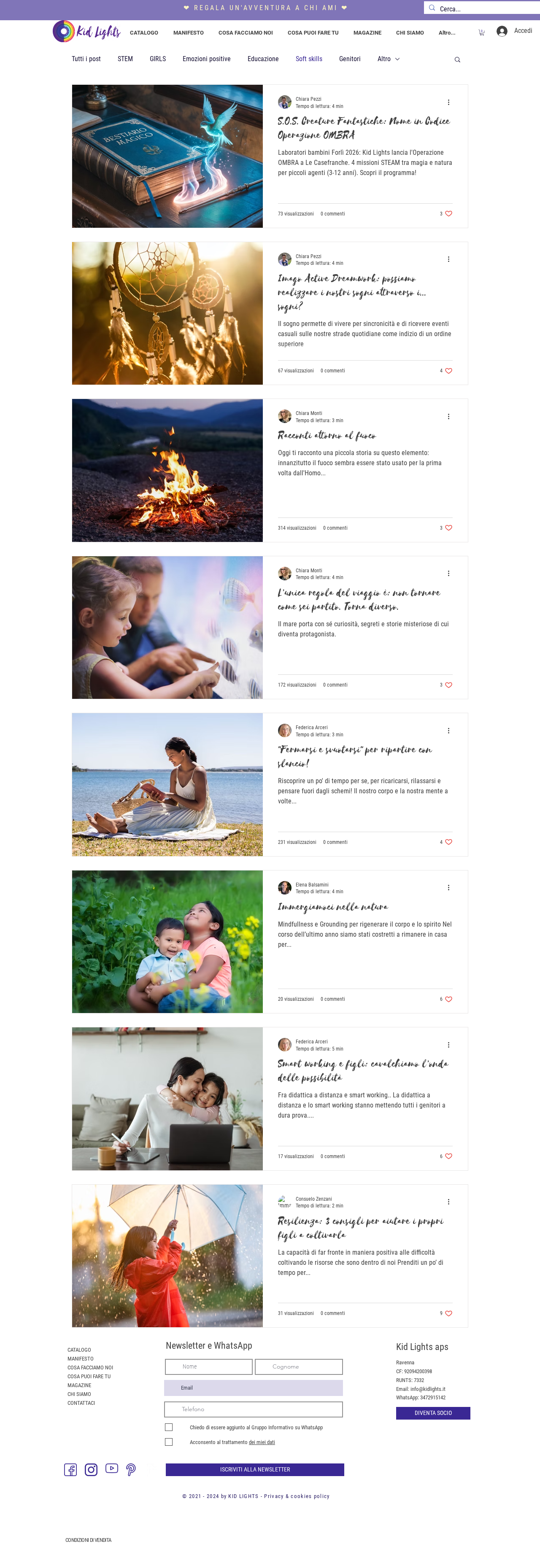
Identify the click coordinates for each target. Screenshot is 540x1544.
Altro (384, 59)
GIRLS (158, 59)
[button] (482, 32)
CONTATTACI (81, 1403)
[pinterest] (132, 1469)
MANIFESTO (81, 1358)
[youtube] (111, 1469)
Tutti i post (86, 59)
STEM (125, 59)
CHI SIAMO (79, 1394)
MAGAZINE (79, 1385)
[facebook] (70, 1469)
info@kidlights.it (428, 1389)
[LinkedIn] (153, 1469)
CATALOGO (79, 1350)
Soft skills (309, 59)
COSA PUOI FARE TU (89, 1376)
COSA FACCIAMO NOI (90, 1367)
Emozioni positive (207, 59)
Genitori (350, 59)
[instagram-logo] (91, 1469)
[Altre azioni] (451, 102)
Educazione (263, 59)
